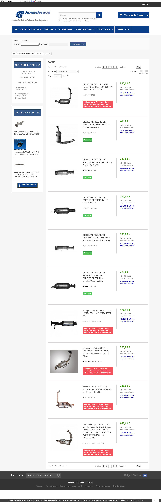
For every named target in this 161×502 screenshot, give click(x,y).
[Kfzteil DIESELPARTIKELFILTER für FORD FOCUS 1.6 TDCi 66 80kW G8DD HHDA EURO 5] (64, 97)
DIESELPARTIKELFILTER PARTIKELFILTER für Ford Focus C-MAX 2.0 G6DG (97, 165)
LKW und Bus (105, 29)
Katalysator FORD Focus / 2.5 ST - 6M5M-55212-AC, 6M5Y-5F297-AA (97, 315)
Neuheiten (40, 486)
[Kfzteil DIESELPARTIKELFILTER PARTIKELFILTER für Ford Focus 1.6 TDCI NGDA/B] (64, 135)
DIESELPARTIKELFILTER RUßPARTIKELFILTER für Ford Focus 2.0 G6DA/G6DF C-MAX (96, 240)
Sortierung (52, 71)
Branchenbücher (119, 486)
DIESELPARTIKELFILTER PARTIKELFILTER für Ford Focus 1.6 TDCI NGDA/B (97, 127)
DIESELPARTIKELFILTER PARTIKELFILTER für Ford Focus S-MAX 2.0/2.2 (97, 202)
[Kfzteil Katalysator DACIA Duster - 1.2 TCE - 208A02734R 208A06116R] (20, 124)
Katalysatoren (85, 29)
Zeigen (50, 76)
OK (155, 500)
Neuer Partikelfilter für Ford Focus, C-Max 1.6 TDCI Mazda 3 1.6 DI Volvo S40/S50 (97, 392)
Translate (38, 1)
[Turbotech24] (33, 14)
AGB (80, 486)
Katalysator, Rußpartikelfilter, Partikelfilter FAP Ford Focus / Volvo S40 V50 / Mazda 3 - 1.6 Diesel (96, 355)
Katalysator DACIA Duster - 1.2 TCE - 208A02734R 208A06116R (26, 133)
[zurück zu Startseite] (14, 53)
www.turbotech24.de (80, 482)
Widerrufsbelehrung (103, 486)
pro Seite (65, 76)
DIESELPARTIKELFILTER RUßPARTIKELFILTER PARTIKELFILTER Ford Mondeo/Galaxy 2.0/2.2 (94, 279)
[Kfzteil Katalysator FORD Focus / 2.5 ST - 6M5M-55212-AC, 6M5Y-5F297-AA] (64, 323)
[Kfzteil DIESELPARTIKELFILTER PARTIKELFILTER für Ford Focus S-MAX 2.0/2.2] (64, 210)
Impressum (89, 486)
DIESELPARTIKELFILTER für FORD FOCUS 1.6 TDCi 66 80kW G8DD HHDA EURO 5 (97, 89)
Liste (146, 73)
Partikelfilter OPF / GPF (58, 29)
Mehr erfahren (138, 500)
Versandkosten (51, 486)
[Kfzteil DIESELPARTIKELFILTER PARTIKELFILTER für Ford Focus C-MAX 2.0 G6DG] (64, 173)
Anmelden (144, 4)
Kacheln (141, 73)
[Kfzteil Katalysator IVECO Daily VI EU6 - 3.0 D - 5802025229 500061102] (20, 144)
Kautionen (122, 29)
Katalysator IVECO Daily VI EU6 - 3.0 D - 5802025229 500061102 (27, 153)
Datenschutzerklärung (68, 486)
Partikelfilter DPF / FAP (27, 29)
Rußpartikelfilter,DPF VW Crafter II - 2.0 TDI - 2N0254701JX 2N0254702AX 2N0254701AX (27, 174)
